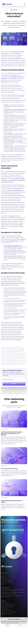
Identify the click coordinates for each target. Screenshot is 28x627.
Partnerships (4, 578)
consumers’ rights (14, 59)
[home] (7, 4)
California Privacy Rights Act (16, 190)
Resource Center (5, 580)
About (2, 574)
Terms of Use (4, 608)
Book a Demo (12, 530)
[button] (24, 4)
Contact (3, 583)
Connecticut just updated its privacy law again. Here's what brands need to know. (12, 590)
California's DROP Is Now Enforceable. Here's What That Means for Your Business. (13, 593)
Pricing (2, 576)
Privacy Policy (4, 602)
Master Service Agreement (7, 606)
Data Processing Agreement (8, 604)
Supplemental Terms (6, 610)
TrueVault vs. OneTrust (6, 582)
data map (18, 340)
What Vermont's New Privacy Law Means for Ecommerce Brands (11, 596)
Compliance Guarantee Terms (8, 611)
